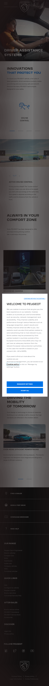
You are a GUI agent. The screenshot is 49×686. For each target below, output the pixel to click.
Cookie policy (13, 364)
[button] (34, 298)
